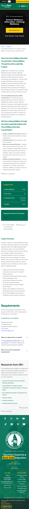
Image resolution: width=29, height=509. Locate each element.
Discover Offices (21, 481)
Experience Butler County (22, 491)
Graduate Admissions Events (9, 403)
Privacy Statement (5, 503)
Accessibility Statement (9, 497)
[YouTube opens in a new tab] (23, 418)
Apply (27, 1)
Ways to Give (7, 485)
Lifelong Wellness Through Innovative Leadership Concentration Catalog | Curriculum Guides (14, 388)
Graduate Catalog (7, 397)
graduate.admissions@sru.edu (12, 340)
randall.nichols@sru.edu (7, 330)
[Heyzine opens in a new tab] (23, 424)
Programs (8, 46)
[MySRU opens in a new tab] (23, 6)
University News (21, 488)
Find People (22, 483)
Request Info (22, 1)
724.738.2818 (4, 328)
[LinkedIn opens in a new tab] (17, 418)
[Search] (26, 6)
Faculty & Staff (7, 487)
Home (2, 46)
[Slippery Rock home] (6, 6)
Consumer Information (20, 497)
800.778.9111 (14, 468)
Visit (17, 1)
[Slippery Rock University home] (14, 440)
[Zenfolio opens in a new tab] (11, 424)
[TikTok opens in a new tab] (5, 424)
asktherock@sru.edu (14, 463)
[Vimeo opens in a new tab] (17, 424)
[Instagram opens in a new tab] (11, 418)
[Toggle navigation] (19, 6)
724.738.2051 (4, 342)
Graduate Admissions (8, 400)
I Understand (6, 506)
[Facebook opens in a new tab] (5, 418)
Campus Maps (22, 479)
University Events (21, 486)
